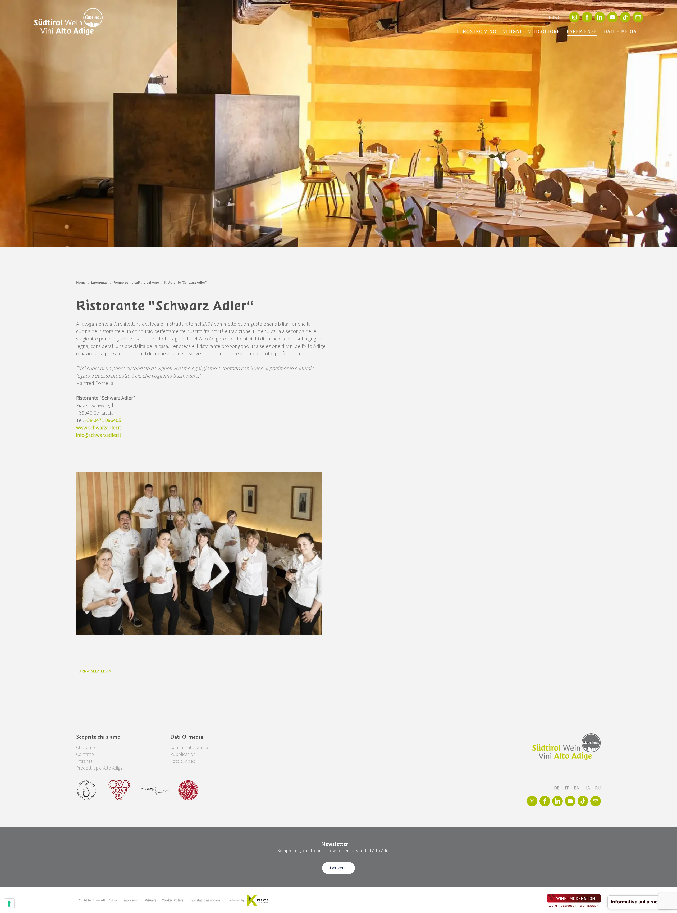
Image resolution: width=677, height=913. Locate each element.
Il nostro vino (476, 31)
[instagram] (574, 17)
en (577, 788)
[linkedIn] (599, 17)
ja (588, 788)
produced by (235, 900)
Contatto (85, 754)
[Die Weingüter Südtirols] (155, 790)
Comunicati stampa (189, 747)
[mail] (638, 17)
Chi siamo (85, 747)
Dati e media (620, 31)
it (567, 788)
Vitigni (512, 31)
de (557, 788)
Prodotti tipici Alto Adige (99, 768)
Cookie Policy (172, 900)
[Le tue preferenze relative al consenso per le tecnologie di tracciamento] (9, 904)
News (554, 17)
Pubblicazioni (183, 754)
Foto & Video (182, 761)
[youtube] (612, 17)
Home (81, 282)
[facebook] (587, 17)
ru (598, 788)
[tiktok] (625, 17)
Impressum (131, 900)
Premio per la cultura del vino (136, 282)
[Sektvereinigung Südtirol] (86, 790)
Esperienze (582, 31)
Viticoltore (544, 31)
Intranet (84, 761)
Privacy (150, 900)
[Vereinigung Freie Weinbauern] (188, 790)
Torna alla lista (93, 671)
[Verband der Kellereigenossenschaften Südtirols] (119, 790)
